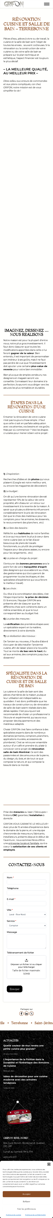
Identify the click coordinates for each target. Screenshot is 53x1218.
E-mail (11, 899)
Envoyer (15, 989)
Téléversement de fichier (20, 952)
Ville (10, 910)
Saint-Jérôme (38, 1023)
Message (12, 932)
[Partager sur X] (31, 1013)
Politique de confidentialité (35, 1215)
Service (11, 921)
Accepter (26, 1194)
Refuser (26, 1201)
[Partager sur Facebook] (21, 1013)
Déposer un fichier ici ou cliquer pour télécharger (27, 965)
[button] (49, 1164)
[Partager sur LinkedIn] (26, 1013)
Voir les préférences (26, 1209)
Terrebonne (13, 1023)
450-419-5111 (9, 1157)
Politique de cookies (13, 1215)
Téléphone (12, 888)
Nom (10, 877)
